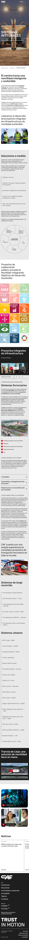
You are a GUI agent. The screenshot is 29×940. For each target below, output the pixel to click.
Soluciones (12, 68)
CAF (2, 882)
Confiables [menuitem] (5, 477)
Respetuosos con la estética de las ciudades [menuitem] (13, 489)
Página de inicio (4, 68)
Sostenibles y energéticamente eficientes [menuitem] (12, 482)
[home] (3, 2)
